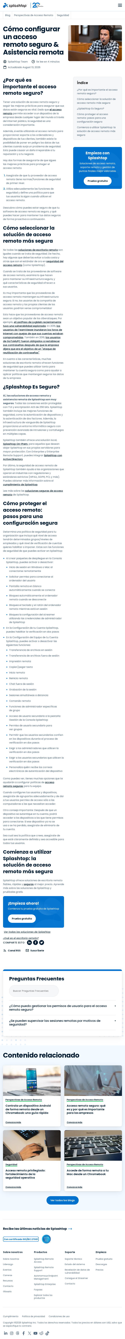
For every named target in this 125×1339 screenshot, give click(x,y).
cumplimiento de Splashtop (20, 484)
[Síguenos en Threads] (17, 1333)
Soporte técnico (73, 1258)
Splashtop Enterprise (45, 1284)
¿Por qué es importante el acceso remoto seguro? (97, 91)
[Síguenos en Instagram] (11, 1333)
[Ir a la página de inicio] (15, 5)
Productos (40, 1252)
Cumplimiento (10, 1316)
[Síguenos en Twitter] (29, 1333)
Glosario (7, 1291)
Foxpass (38, 1289)
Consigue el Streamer (76, 1278)
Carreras (7, 1275)
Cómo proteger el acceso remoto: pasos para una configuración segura (92, 118)
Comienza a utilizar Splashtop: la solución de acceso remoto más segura (96, 131)
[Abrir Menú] (120, 5)
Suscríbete (37, 950)
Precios (99, 1269)
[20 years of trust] (35, 5)
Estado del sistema (75, 1264)
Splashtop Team (18, 61)
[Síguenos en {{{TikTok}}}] (47, 1333)
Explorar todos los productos (43, 1297)
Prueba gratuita (98, 181)
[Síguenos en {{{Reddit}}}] (41, 1333)
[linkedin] (29, 942)
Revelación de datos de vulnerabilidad (77, 1271)
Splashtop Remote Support (44, 1269)
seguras (29, 884)
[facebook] (35, 942)
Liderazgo (8, 1264)
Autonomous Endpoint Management (46, 1277)
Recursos (8, 1280)
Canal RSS (14, 950)
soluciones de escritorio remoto (38, 250)
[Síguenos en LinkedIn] (5, 1333)
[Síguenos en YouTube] (35, 1333)
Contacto (8, 1286)
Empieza (101, 1252)
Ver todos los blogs (62, 1200)
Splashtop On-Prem (15, 444)
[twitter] (41, 942)
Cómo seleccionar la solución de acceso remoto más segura (96, 101)
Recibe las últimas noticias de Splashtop (35, 1229)
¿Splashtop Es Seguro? (90, 108)
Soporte (70, 1252)
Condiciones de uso (59, 1316)
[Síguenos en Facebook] (23, 1333)
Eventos (7, 1269)
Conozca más (13, 1122)
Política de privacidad (33, 1316)
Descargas (101, 1264)
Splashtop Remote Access (44, 1260)
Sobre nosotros (13, 1252)
